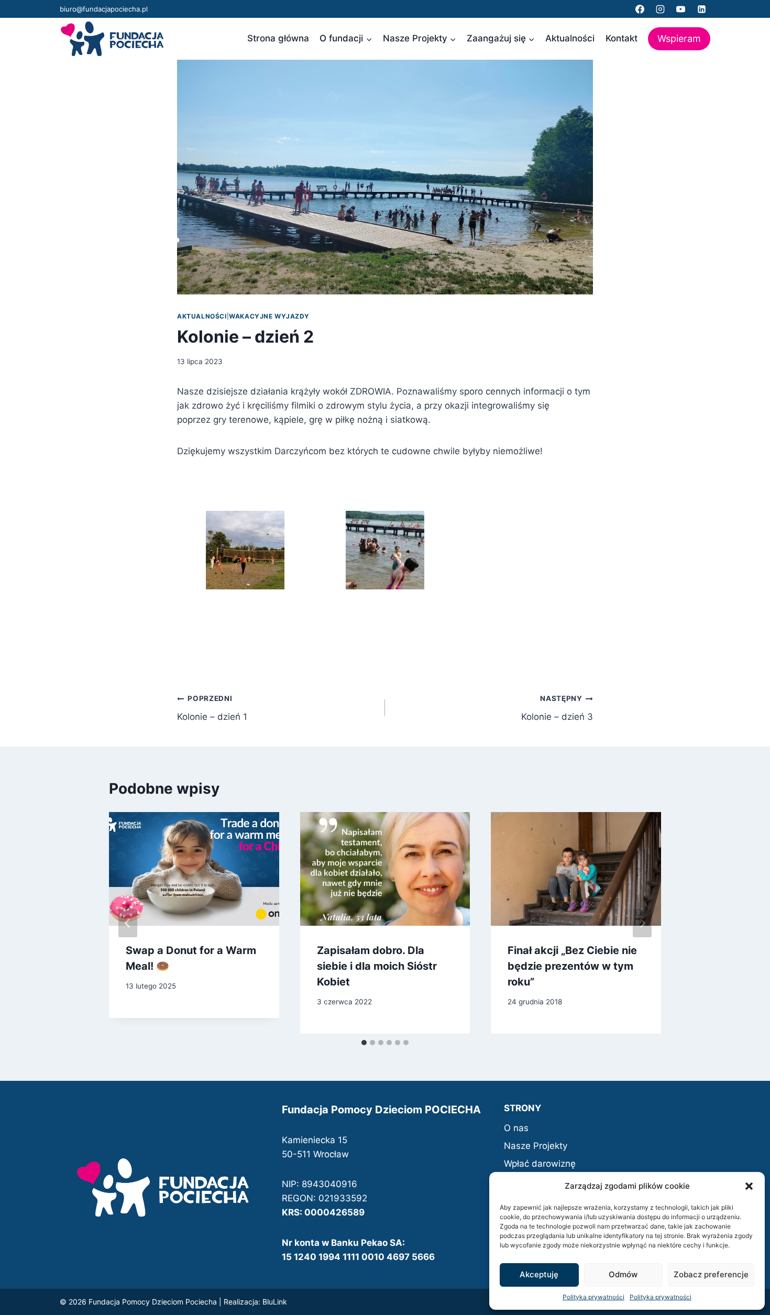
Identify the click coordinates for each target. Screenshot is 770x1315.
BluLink (274, 1301)
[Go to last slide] (127, 923)
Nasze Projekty (535, 1146)
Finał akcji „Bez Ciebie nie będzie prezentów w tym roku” (572, 966)
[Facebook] (640, 9)
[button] (749, 1186)
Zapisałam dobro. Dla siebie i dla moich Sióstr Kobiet (377, 966)
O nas (516, 1128)
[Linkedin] (701, 9)
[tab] (364, 1042)
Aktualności (570, 38)
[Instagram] (660, 9)
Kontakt (621, 38)
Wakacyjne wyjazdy (269, 316)
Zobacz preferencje (711, 1274)
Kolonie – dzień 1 (212, 708)
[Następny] (642, 923)
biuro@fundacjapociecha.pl (104, 9)
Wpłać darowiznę (540, 1163)
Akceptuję (539, 1274)
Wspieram (679, 38)
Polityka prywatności (593, 1297)
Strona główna (278, 38)
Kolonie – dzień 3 (557, 708)
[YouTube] (681, 9)
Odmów (623, 1274)
